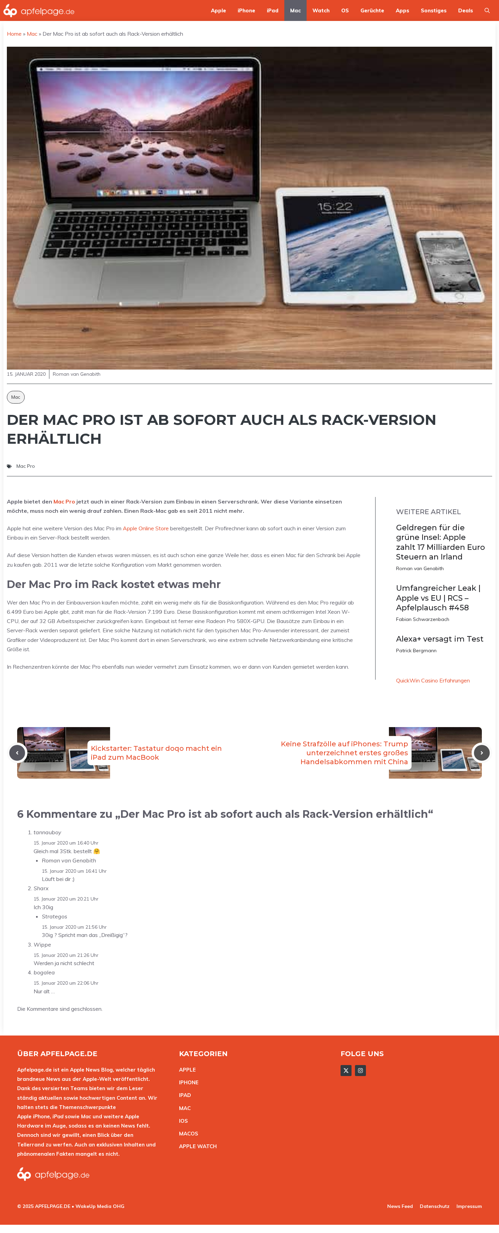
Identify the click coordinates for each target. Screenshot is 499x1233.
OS (345, 10)
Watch (321, 10)
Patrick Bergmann (416, 650)
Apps (402, 10)
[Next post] (482, 753)
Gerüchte (372, 10)
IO (182, 1121)
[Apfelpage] (39, 10)
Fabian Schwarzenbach (422, 619)
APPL (186, 1069)
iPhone (246, 10)
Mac (295, 10)
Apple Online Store (146, 528)
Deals (465, 10)
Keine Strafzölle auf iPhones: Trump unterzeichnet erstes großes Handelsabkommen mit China (344, 753)
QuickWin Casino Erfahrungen (433, 680)
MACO (187, 1133)
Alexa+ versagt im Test (440, 639)
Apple (218, 10)
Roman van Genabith (420, 568)
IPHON (187, 1082)
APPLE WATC (196, 1146)
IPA (183, 1095)
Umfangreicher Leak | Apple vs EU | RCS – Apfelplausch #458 (438, 598)
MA (183, 1108)
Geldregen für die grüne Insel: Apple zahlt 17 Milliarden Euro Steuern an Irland (440, 542)
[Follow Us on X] (346, 1070)
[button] (487, 10)
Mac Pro (25, 466)
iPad (272, 10)
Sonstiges (434, 10)
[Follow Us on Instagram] (360, 1070)
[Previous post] (17, 753)
